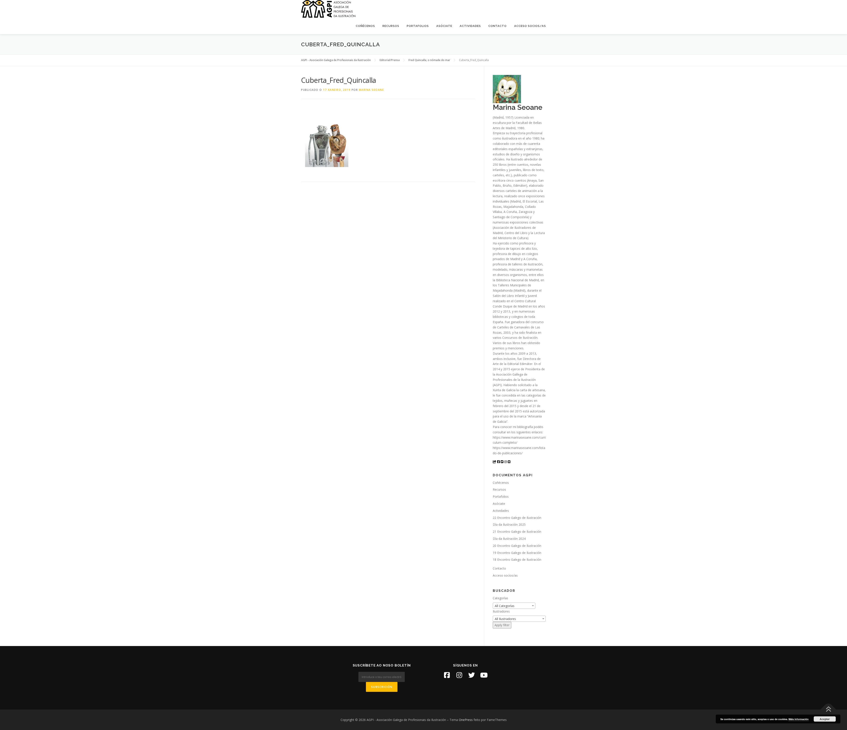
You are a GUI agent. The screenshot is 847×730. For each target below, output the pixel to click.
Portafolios (418, 26)
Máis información (799, 719)
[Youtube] (484, 675)
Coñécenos (365, 26)
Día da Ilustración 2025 (509, 524)
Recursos (390, 26)
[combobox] (514, 606)
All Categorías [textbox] (504, 606)
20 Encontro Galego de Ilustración (517, 546)
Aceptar (825, 719)
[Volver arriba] (828, 709)
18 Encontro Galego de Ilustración (517, 559)
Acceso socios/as (530, 26)
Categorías (500, 598)
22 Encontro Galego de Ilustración (517, 518)
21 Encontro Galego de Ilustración (517, 531)
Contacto (497, 26)
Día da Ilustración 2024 (509, 538)
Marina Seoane (371, 90)
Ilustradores (501, 611)
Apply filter (502, 625)
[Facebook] (447, 675)
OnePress (466, 720)
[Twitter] (471, 675)
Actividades (470, 26)
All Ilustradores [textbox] (505, 619)
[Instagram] (459, 675)
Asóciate (444, 26)
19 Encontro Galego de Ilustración (517, 553)
